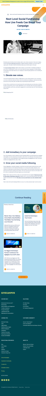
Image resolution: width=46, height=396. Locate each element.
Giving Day (9, 166)
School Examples (5, 357)
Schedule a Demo (5, 367)
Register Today (39, 1)
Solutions (26, 299)
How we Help (4, 299)
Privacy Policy (21, 387)
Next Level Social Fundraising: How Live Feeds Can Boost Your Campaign (24, 14)
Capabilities (4, 318)
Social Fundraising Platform (10, 67)
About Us (25, 340)
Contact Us (3, 364)
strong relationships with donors (15, 63)
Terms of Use (27, 387)
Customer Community (29, 318)
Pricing (2, 371)
